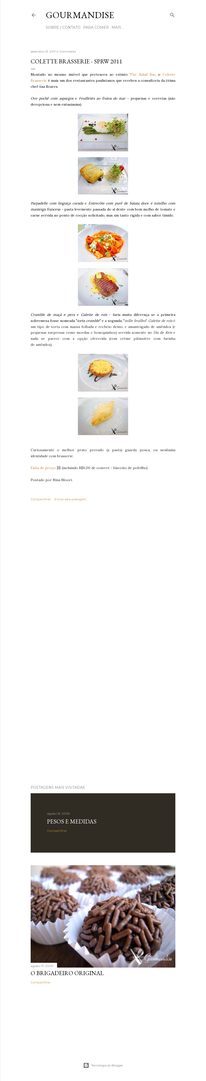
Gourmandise (80, 15)
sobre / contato (63, 27)
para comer (96, 27)
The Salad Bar (142, 74)
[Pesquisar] (172, 14)
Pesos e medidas (71, 821)
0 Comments (66, 51)
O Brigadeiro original (67, 973)
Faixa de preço (43, 468)
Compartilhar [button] (41, 499)
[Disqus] (103, 578)
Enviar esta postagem (70, 499)
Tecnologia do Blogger (107, 1065)
